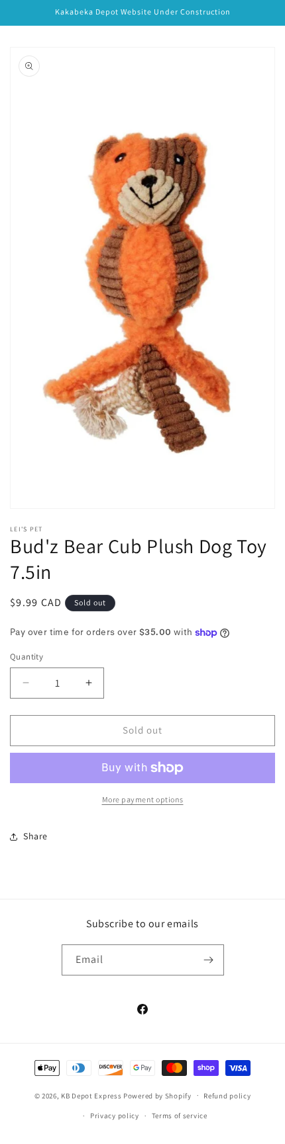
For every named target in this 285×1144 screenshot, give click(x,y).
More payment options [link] (143, 799)
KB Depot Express (91, 1095)
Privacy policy (114, 1115)
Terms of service (179, 1115)
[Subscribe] (208, 959)
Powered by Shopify (157, 1095)
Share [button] (35, 836)
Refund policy (227, 1095)
